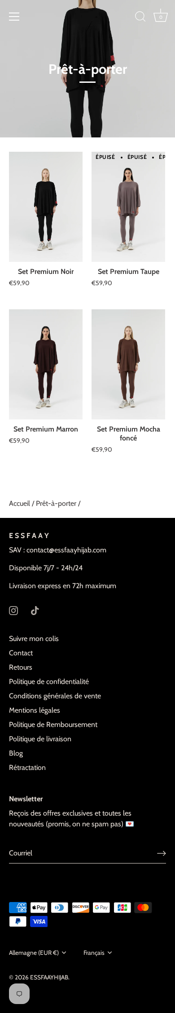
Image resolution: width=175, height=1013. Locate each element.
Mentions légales (34, 710)
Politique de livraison (40, 739)
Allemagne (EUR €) (34, 952)
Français (94, 952)
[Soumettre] (161, 853)
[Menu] (14, 16)
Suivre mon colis (34, 638)
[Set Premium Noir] (46, 207)
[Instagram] (13, 610)
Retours (20, 667)
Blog (16, 753)
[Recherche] (140, 18)
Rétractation (27, 767)
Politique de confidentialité (49, 681)
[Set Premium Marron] (46, 364)
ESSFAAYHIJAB (49, 977)
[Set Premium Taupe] (128, 207)
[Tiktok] (35, 610)
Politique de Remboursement (53, 724)
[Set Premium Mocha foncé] (128, 364)
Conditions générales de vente (55, 696)
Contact (21, 653)
